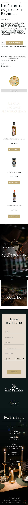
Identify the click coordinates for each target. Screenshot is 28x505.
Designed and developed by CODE (14, 500)
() (22, 2)
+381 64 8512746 (14, 439)
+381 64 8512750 (14, 433)
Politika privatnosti (14, 498)
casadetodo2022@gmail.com (14, 455)
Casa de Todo (5, 2)
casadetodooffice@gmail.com (14, 446)
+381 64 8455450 (14, 448)
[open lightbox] (14, 79)
